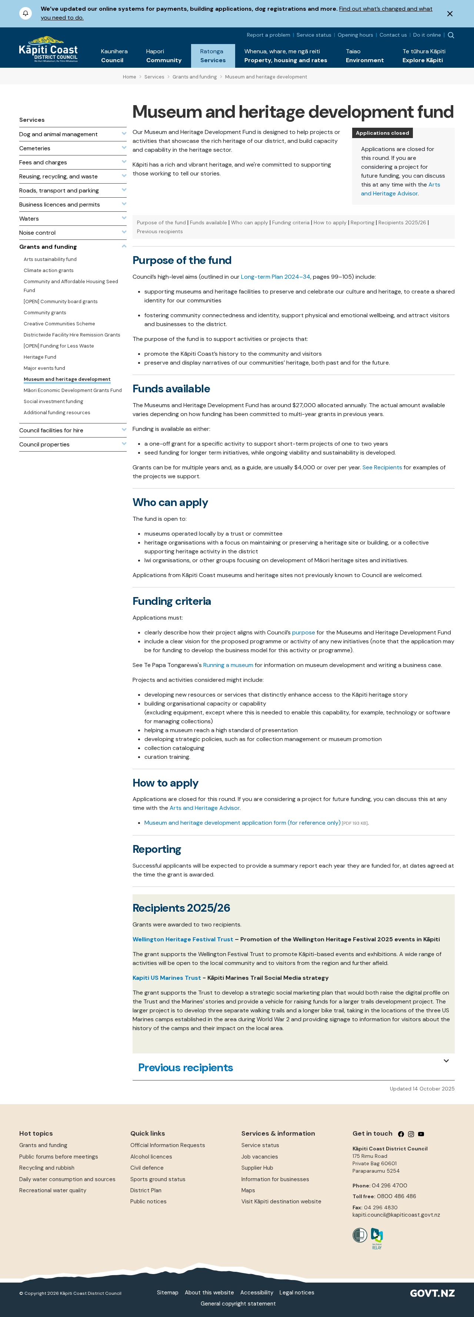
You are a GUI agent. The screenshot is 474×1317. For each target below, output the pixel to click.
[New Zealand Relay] (375, 1238)
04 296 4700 (389, 1185)
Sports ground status (158, 1179)
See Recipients (382, 467)
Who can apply (249, 222)
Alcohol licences (151, 1156)
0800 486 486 (396, 1196)
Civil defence (147, 1168)
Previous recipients (160, 231)
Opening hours (355, 34)
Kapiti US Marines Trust (167, 978)
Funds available (208, 222)
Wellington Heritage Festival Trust (183, 939)
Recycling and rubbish (46, 1168)
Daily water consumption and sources (67, 1179)
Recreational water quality (52, 1190)
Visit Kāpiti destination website (281, 1201)
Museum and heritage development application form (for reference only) (242, 823)
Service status (314, 34)
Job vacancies (259, 1156)
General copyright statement (238, 1303)
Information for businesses (275, 1179)
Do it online (427, 34)
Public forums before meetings (58, 1156)
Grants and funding (43, 1145)
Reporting (362, 222)
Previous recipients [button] (185, 1067)
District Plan (145, 1190)
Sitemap (167, 1292)
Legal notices (297, 1292)
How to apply (330, 222)
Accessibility (256, 1292)
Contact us (393, 34)
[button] (114, 56)
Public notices (148, 1201)
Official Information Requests (167, 1145)
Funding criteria (291, 222)
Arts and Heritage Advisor (205, 808)
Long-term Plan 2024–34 (275, 277)
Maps (248, 1190)
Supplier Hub (257, 1168)
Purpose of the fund (161, 222)
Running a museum (228, 665)
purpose (303, 632)
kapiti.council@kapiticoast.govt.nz (396, 1215)
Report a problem (268, 34)
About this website (209, 1292)
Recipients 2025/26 (402, 222)
